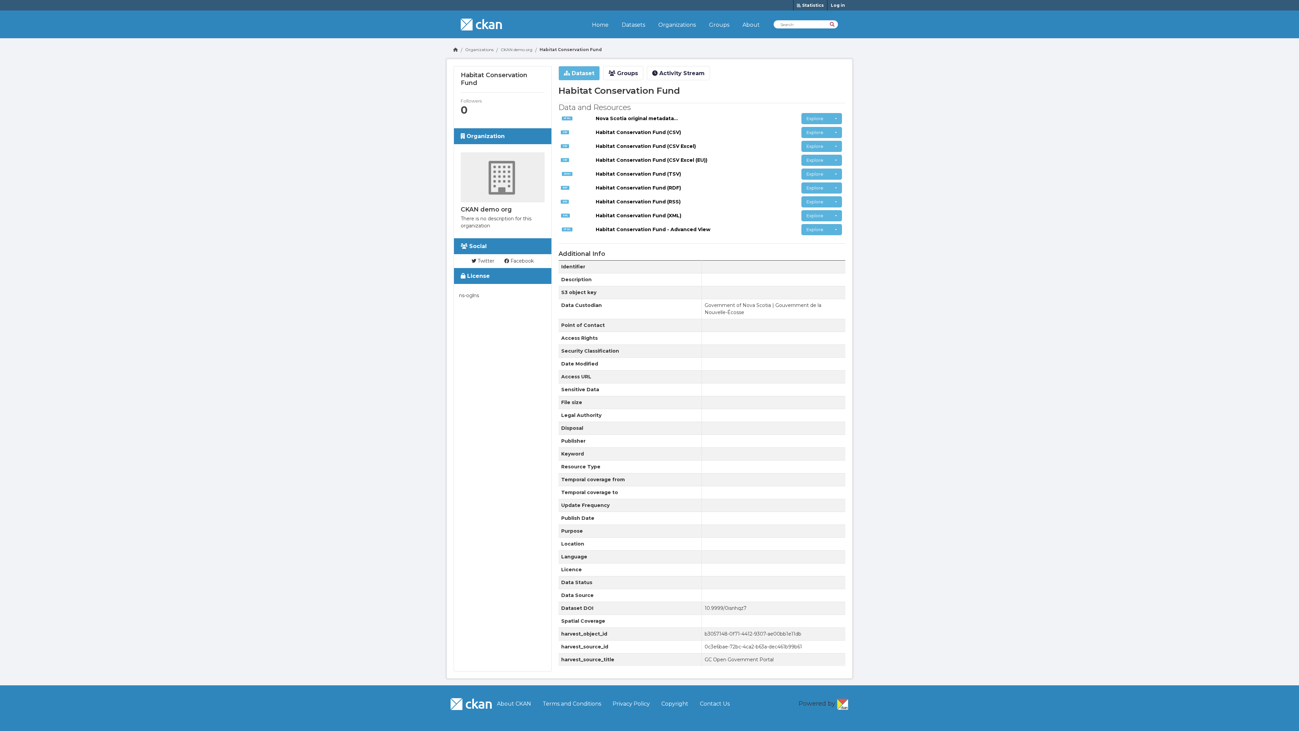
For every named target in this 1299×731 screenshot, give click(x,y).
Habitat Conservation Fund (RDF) (638, 188)
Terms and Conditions (572, 704)
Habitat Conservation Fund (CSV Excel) (646, 146)
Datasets (633, 25)
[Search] (833, 24)
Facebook (521, 261)
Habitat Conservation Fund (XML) (638, 216)
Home (600, 25)
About (751, 25)
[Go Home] (455, 49)
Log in (838, 5)
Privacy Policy (631, 704)
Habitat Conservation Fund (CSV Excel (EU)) (651, 160)
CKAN (842, 703)
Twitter (485, 261)
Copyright (674, 704)
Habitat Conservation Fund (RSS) (638, 202)
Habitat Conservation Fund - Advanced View (653, 229)
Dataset (582, 73)
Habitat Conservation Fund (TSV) (638, 174)
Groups (719, 25)
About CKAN (514, 704)
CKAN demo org (516, 49)
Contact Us (715, 704)
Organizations (677, 25)
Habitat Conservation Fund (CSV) (638, 132)
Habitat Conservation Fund (571, 49)
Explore (814, 118)
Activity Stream (681, 73)
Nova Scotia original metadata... (637, 118)
